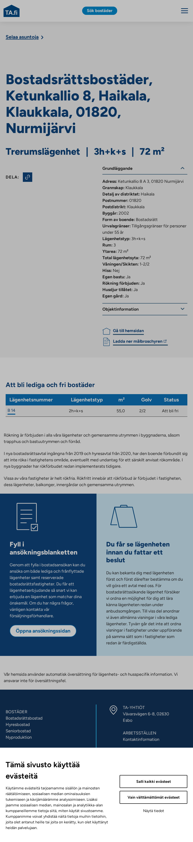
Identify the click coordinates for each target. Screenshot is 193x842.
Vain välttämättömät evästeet (154, 797)
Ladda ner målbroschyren (137, 342)
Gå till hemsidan (128, 330)
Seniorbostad (18, 731)
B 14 (11, 410)
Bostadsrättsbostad (24, 718)
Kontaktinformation (141, 739)
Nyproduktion (19, 737)
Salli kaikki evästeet (153, 781)
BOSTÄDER (16, 711)
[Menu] (184, 11)
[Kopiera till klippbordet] (27, 177)
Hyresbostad (18, 724)
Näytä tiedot (153, 811)
